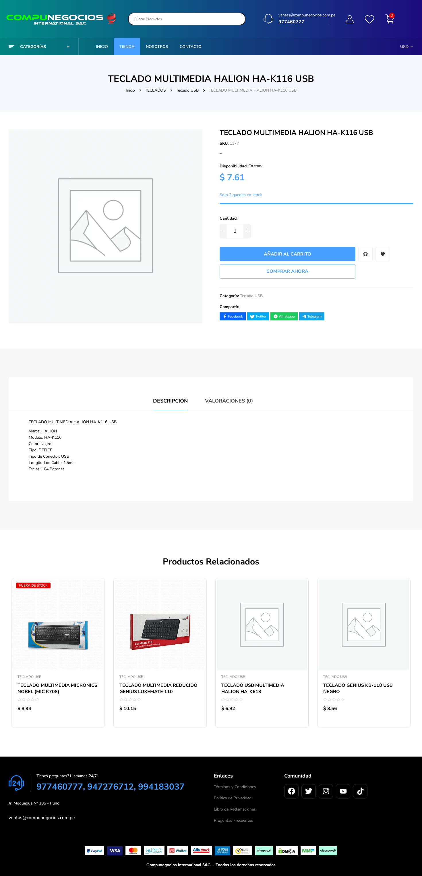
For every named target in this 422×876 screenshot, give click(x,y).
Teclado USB (187, 90)
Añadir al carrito (287, 254)
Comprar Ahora (287, 271)
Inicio (130, 90)
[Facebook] (291, 791)
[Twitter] (308, 791)
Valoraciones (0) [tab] (229, 400)
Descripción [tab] (170, 400)
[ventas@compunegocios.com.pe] (268, 18)
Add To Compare (365, 254)
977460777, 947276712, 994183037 (110, 787)
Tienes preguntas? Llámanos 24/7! (67, 776)
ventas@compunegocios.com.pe (306, 15)
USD (404, 46)
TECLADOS (155, 90)
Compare (94, 608)
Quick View (94, 621)
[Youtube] (343, 791)
